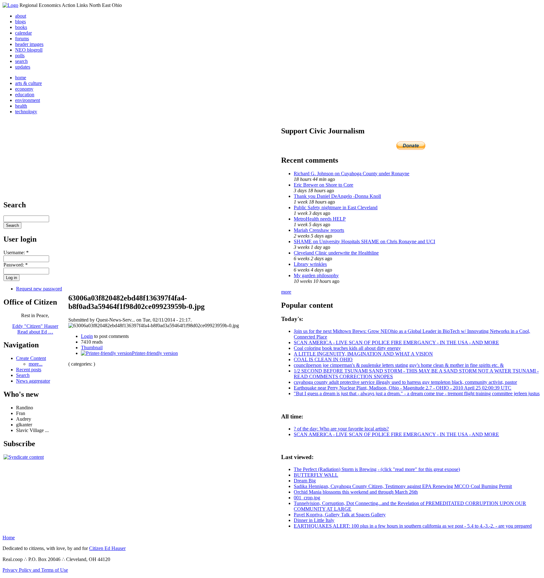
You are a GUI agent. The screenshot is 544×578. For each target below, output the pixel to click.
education (24, 94)
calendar (23, 33)
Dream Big (305, 480)
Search (23, 375)
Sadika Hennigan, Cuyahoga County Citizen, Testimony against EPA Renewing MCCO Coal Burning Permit (403, 486)
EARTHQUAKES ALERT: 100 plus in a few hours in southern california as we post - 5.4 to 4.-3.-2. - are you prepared (413, 526)
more (286, 292)
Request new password (39, 288)
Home (9, 537)
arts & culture (28, 83)
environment (27, 100)
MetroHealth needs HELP (320, 219)
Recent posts (28, 369)
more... (35, 364)
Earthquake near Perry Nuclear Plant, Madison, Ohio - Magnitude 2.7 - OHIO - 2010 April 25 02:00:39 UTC (402, 387)
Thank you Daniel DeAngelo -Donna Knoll (337, 196)
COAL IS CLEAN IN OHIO (323, 359)
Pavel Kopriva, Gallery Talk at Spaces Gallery (340, 514)
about (20, 16)
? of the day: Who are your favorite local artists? (341, 428)
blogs (20, 21)
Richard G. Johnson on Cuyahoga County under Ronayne (351, 173)
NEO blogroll (28, 50)
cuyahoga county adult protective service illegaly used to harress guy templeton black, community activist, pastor (405, 382)
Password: (15, 264)
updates (22, 67)
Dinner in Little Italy (314, 520)
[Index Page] (10, 5)
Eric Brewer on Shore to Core (323, 185)
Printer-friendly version (155, 353)
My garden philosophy (316, 275)
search (21, 61)
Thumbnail (92, 347)
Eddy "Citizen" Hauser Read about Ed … (35, 328)
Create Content (31, 358)
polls (20, 55)
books (21, 27)
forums (22, 38)
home (20, 77)
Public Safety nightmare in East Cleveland (335, 207)
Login (87, 336)
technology (26, 111)
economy (24, 89)
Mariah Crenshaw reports (319, 230)
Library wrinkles (310, 264)
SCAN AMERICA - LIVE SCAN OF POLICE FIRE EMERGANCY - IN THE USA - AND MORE (396, 342)
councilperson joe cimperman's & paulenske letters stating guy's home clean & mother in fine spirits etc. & (399, 365)
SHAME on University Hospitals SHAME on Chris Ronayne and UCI (364, 241)
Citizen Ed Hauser (107, 548)
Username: (16, 252)
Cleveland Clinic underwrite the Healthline (336, 252)
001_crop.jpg (307, 497)
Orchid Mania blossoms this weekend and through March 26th (356, 492)
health (21, 106)
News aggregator (33, 381)
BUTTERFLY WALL (316, 475)
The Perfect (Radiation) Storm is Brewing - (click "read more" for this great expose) (377, 469)
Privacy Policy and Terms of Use (35, 570)
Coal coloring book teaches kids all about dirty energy (347, 348)
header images (29, 44)
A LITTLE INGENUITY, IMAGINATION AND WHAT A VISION (363, 353)
